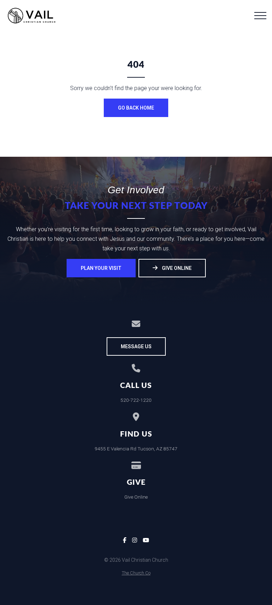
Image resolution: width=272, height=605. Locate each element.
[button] (260, 16)
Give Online (136, 497)
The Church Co (136, 573)
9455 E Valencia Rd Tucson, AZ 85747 (136, 448)
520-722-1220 (136, 400)
